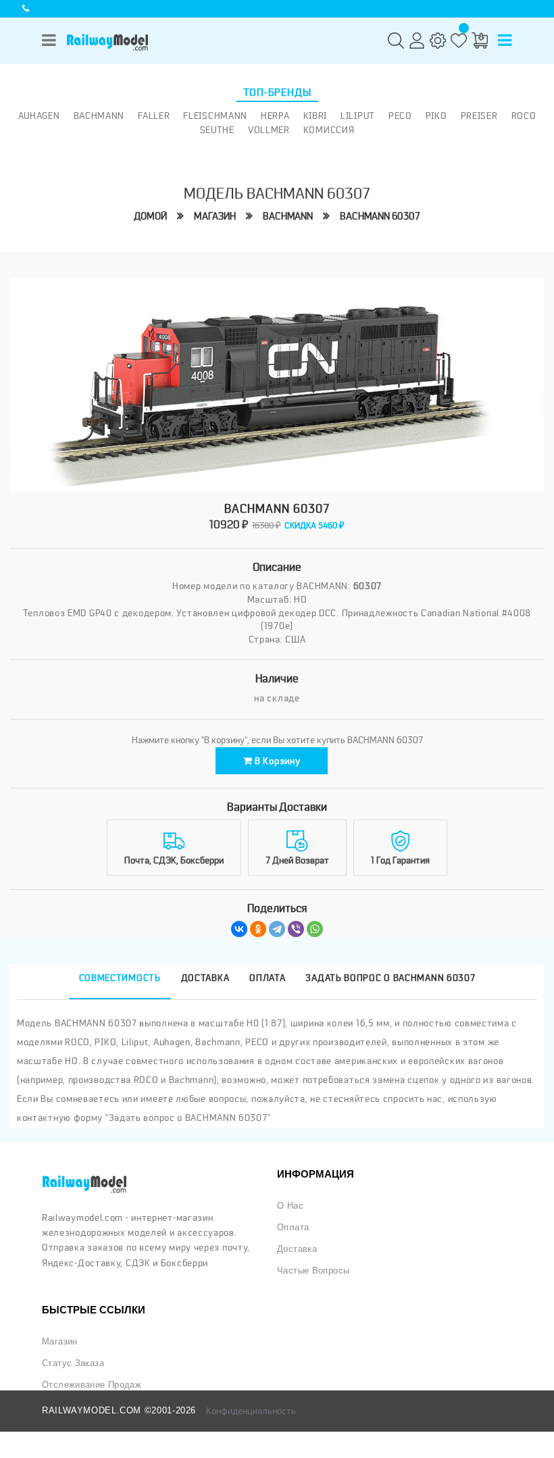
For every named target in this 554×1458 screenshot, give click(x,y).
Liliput (358, 115)
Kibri (315, 115)
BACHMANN (288, 216)
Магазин (215, 216)
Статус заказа (73, 1363)
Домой (150, 216)
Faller (154, 115)
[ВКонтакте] (239, 929)
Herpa (275, 115)
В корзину (276, 760)
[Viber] (296, 929)
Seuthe (217, 129)
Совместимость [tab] (120, 977)
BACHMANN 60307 (380, 216)
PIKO (436, 115)
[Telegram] (277, 929)
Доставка (297, 1249)
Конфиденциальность (251, 1410)
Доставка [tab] (205, 977)
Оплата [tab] (267, 977)
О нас (290, 1206)
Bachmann (99, 115)
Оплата (293, 1227)
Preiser (479, 115)
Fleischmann (215, 115)
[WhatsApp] (315, 929)
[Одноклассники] (258, 929)
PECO (400, 115)
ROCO (523, 115)
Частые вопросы (313, 1271)
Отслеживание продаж (91, 1385)
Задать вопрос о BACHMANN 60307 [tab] (390, 977)
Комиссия (329, 129)
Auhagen (39, 115)
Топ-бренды (277, 92)
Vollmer (269, 129)
